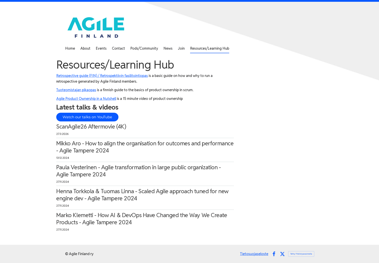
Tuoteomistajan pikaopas (76, 90)
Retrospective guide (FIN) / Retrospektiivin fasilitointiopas (102, 75)
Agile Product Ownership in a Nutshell (86, 98)
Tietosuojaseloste (254, 254)
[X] (282, 254)
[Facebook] (273, 254)
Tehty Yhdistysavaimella (301, 254)
